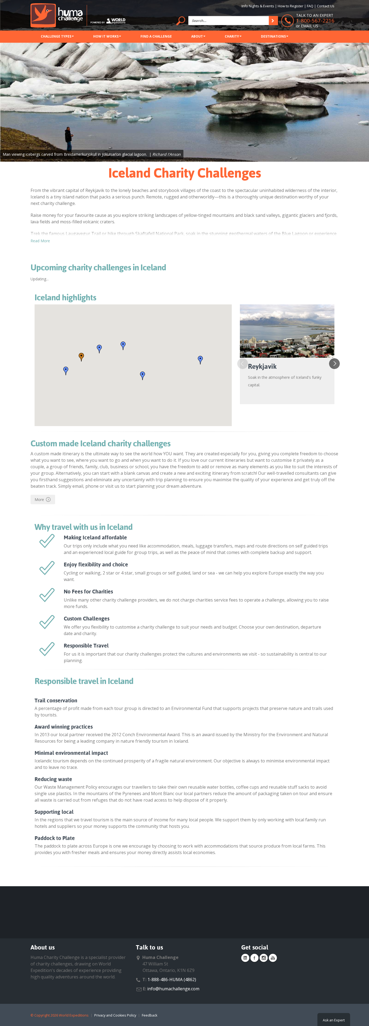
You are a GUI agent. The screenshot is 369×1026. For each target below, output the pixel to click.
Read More (40, 240)
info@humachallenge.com (173, 989)
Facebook (254, 958)
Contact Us (325, 6)
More (39, 499)
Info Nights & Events (257, 6)
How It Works (106, 36)
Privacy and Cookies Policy (115, 1015)
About (197, 36)
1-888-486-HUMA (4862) (171, 979)
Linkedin (245, 958)
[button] (81, 357)
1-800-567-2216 (315, 20)
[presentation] (242, 363)
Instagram (264, 958)
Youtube (273, 958)
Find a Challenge (156, 36)
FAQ (310, 6)
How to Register (290, 6)
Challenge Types (56, 36)
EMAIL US (309, 25)
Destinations (273, 36)
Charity (232, 36)
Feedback (149, 1015)
